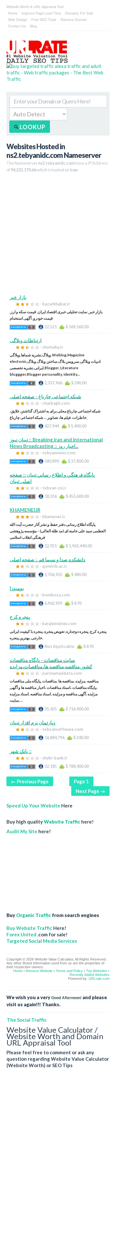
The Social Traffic (27, 1020)
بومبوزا (17, 588)
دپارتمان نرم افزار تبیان (32, 722)
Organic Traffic (33, 915)
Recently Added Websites (90, 975)
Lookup (31, 126)
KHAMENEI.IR (25, 510)
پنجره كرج (20, 617)
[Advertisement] (58, 236)
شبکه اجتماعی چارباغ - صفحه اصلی (45, 396)
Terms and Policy (69, 971)
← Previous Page (30, 781)
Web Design (17, 19)
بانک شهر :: (21, 751)
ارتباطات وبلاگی (26, 340)
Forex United (21, 934)
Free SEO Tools (43, 19)
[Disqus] (58, 1166)
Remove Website (39, 971)
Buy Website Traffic (29, 928)
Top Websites (96, 971)
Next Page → (90, 791)
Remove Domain (74, 19)
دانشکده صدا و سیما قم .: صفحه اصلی (47, 559)
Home (12, 12)
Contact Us (17, 25)
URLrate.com (99, 978)
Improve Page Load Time (41, 12)
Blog (33, 25)
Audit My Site (21, 831)
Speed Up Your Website (33, 805)
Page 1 (81, 781)
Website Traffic (62, 822)
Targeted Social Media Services (41, 941)
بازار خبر (18, 297)
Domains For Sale (79, 12)
